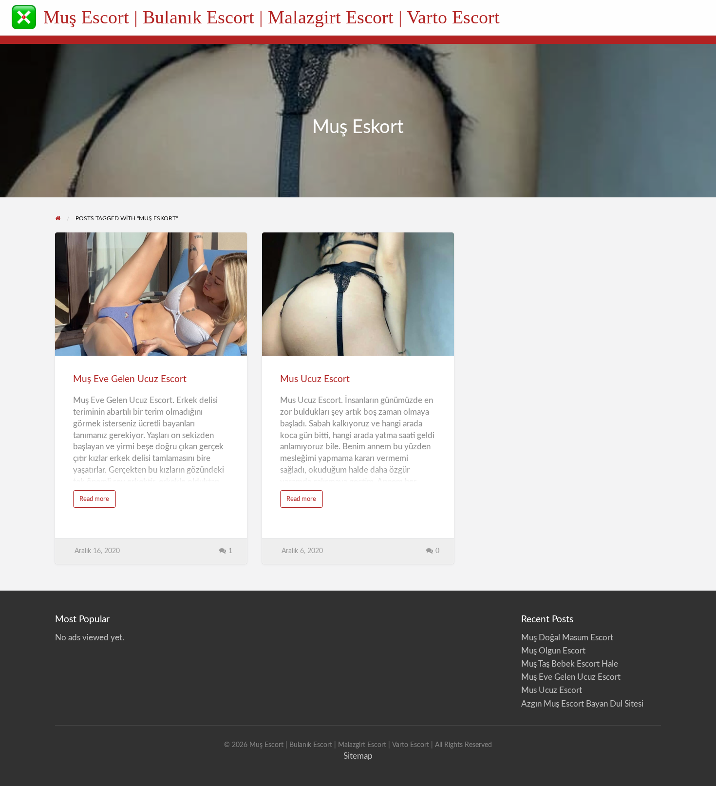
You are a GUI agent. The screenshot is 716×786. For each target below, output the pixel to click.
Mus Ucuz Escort (315, 379)
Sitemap (358, 756)
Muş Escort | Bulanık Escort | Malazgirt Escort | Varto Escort (271, 17)
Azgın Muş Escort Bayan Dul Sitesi (582, 704)
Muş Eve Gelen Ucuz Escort (130, 379)
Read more (97, 502)
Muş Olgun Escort (553, 651)
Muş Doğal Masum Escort (567, 637)
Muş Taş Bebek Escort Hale (571, 664)
